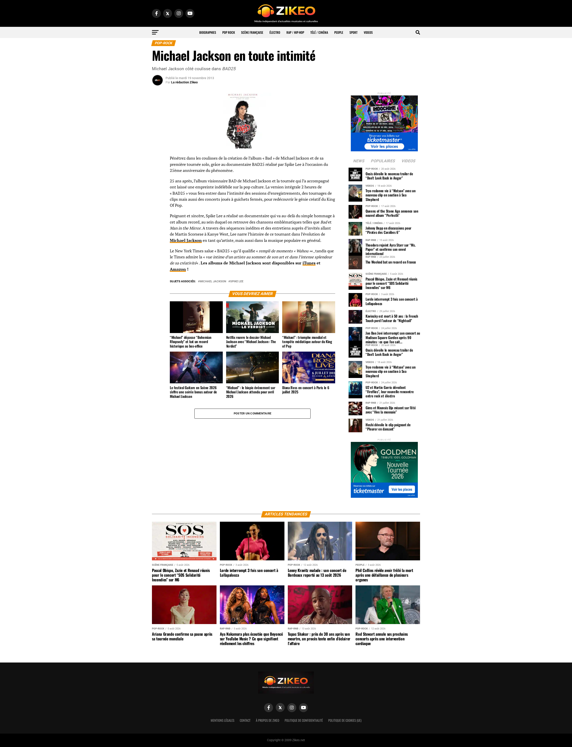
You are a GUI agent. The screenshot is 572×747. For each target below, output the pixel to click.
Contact (245, 720)
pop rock (228, 32)
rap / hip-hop (295, 32)
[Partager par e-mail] (157, 191)
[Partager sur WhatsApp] (157, 170)
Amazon (178, 269)
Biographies (207, 32)
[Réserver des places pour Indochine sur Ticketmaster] (384, 122)
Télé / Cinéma (319, 32)
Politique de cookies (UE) (345, 720)
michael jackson (213, 281)
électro (274, 32)
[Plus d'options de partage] (157, 202)
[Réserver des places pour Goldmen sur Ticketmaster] (384, 468)
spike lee (236, 281)
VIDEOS (368, 32)
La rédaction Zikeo (184, 82)
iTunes (309, 263)
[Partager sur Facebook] (157, 159)
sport (353, 32)
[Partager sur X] (157, 181)
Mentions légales (222, 720)
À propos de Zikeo (267, 720)
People (338, 32)
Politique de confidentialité (304, 720)
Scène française (252, 32)
